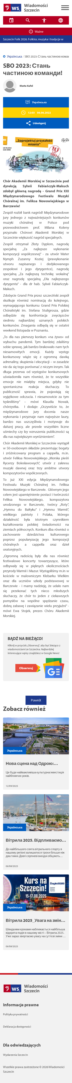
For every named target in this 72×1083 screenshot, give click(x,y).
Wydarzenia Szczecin (15, 1055)
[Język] (60, 20)
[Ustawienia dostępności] (44, 20)
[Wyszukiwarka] (28, 20)
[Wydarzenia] (11, 20)
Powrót (36, 700)
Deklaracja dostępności (17, 1026)
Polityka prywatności (15, 1014)
